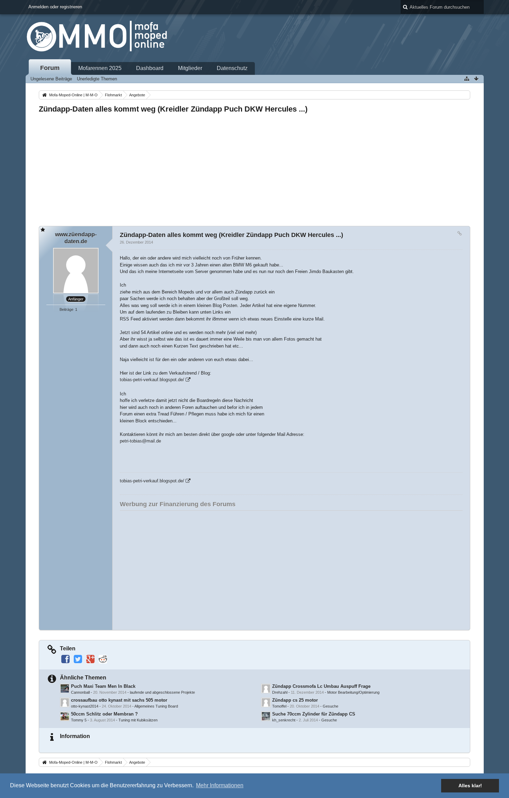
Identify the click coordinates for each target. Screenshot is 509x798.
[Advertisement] (246, 167)
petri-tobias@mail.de (140, 441)
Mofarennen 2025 (100, 68)
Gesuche (330, 706)
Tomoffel (279, 706)
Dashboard (149, 68)
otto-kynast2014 (84, 706)
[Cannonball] (65, 688)
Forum (50, 67)
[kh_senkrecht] (266, 716)
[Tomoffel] (266, 702)
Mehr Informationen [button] (219, 785)
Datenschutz (232, 68)
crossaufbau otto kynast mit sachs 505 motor (119, 700)
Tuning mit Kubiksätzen (138, 720)
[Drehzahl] (266, 688)
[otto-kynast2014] (65, 702)
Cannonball (80, 692)
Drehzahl (279, 692)
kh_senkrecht (283, 720)
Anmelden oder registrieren (55, 6)
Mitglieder (190, 68)
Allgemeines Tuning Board (156, 706)
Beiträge (66, 309)
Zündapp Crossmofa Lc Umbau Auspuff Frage (321, 686)
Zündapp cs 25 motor (295, 700)
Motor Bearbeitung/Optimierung (353, 692)
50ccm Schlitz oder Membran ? (104, 714)
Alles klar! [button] (470, 785)
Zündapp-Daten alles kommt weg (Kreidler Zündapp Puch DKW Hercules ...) (173, 109)
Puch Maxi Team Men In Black (103, 686)
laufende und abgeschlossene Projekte (162, 692)
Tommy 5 (79, 720)
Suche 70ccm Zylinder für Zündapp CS (313, 714)
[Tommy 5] (65, 716)
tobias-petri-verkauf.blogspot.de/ (152, 379)
